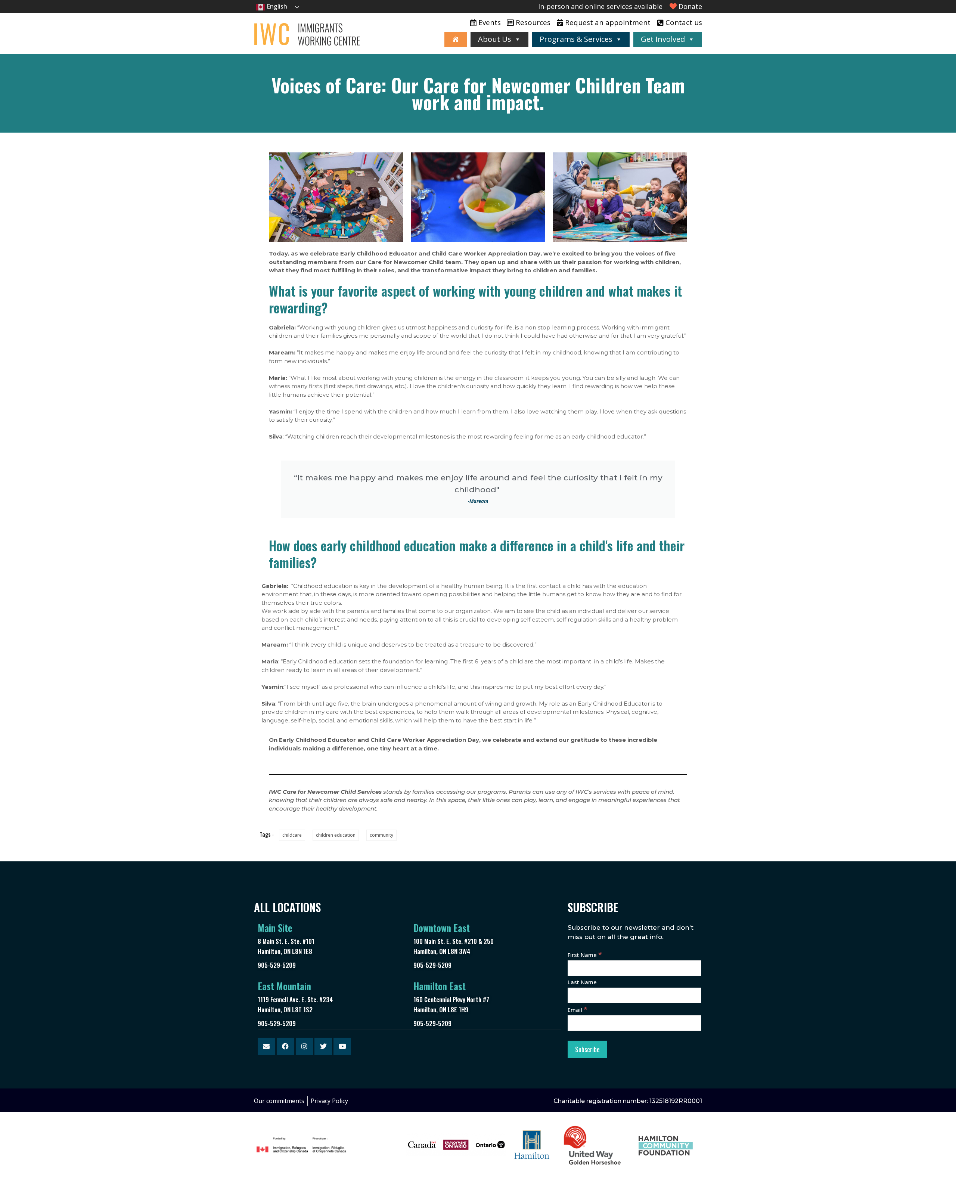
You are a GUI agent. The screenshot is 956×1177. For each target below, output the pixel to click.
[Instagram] (304, 1046)
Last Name (582, 982)
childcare (292, 835)
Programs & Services (576, 39)
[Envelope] (266, 1046)
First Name (585, 954)
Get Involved (663, 39)
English (276, 6)
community (381, 835)
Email (577, 1009)
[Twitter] (323, 1046)
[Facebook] (285, 1046)
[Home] (455, 39)
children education (336, 835)
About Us (494, 39)
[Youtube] (342, 1046)
